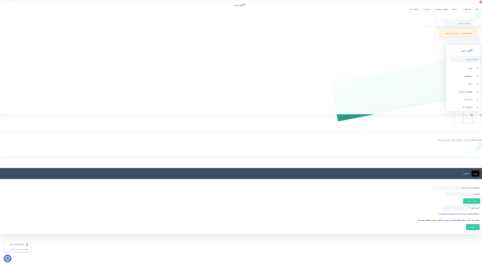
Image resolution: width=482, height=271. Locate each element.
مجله (454, 9)
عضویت (466, 173)
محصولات (467, 9)
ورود (475, 173)
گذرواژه (475, 194)
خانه (477, 9)
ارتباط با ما (414, 9)
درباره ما (426, 9)
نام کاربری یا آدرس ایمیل (469, 188)
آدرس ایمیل (474, 208)
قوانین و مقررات (441, 9)
